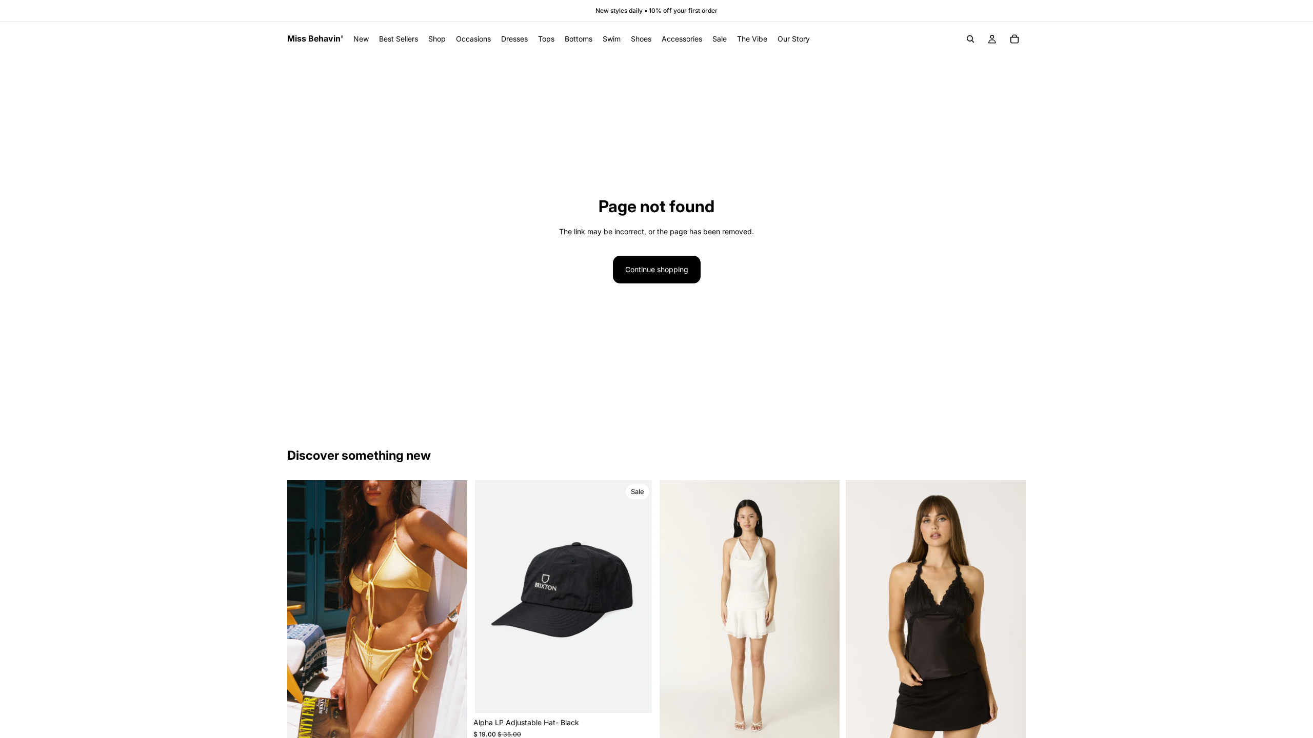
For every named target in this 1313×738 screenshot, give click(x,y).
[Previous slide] (302, 613)
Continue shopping (656, 269)
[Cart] (1014, 39)
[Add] (637, 697)
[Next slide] (451, 613)
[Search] (970, 39)
